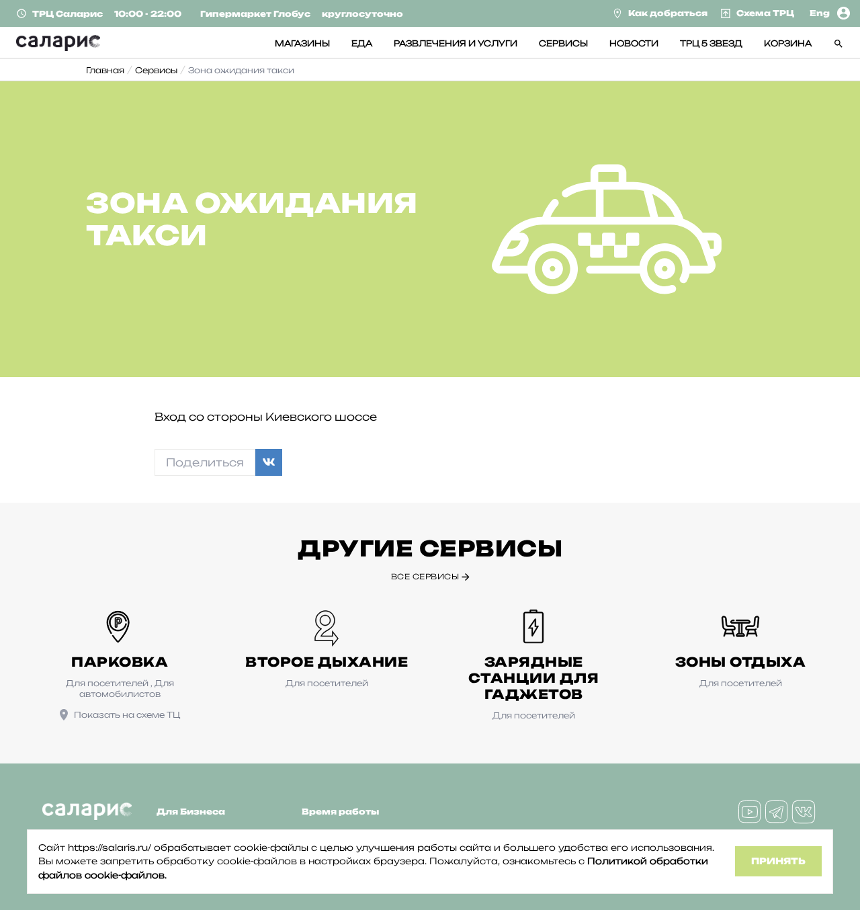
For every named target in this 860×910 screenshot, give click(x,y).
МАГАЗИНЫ (302, 43)
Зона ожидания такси (241, 70)
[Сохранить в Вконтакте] (268, 462)
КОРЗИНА (788, 43)
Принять (778, 861)
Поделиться (205, 462)
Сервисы (156, 70)
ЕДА (361, 43)
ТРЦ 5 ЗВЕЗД (711, 43)
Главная (105, 70)
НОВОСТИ (633, 43)
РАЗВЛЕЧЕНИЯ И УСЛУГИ (455, 43)
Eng (820, 13)
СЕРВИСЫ (563, 43)
